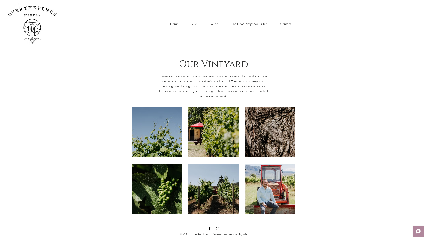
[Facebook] (209, 229)
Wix (245, 234)
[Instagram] (218, 229)
